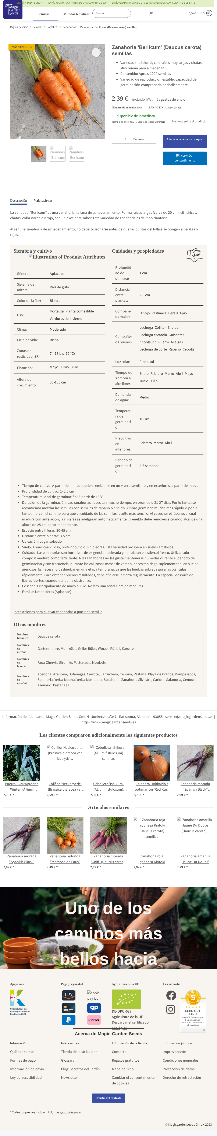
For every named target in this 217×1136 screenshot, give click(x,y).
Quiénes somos (22, 1051)
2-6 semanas (149, 465)
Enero (144, 373)
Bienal (55, 340)
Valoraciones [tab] (43, 200)
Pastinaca (159, 313)
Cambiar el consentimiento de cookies (133, 1080)
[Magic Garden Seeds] (12, 14)
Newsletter (69, 1077)
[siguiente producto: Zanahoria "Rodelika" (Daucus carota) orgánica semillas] (202, 27)
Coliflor (160, 327)
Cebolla (189, 349)
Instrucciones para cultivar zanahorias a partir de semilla (58, 612)
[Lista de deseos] (171, 13)
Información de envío (27, 1069)
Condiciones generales (180, 1060)
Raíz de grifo (59, 287)
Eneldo (173, 327)
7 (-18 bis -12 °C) (62, 353)
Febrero (156, 373)
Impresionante (174, 1051)
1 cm (143, 273)
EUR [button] (145, 13)
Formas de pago (23, 1060)
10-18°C (145, 419)
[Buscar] (130, 13)
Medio (144, 397)
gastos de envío (173, 99)
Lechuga (146, 327)
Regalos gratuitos (125, 1060)
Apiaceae (57, 273)
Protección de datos (179, 1069)
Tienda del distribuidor (79, 1051)
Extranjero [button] (160, 122)
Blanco (55, 300)
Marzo (169, 373)
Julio (74, 367)
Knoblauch (148, 342)
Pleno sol (146, 361)
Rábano (175, 349)
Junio (64, 367)
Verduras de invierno (66, 318)
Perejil (173, 313)
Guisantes (176, 335)
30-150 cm (58, 382)
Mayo (54, 367)
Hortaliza (57, 311)
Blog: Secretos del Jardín (80, 1069)
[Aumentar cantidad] (151, 139)
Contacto (119, 1051)
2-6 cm (144, 295)
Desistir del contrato (108, 1098)
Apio (183, 313)
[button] (161, 13)
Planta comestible (79, 311)
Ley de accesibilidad (26, 1077)
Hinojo (144, 313)
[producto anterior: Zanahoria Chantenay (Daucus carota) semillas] (193, 27)
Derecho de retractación (182, 1077)
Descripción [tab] (18, 200)
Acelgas (177, 342)
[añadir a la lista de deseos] (96, 52)
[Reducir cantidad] (116, 139)
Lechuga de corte (153, 349)
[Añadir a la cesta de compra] (13, 41)
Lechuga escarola (153, 335)
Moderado (58, 329)
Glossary (67, 1060)
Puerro (163, 342)
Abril (179, 373)
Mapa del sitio (123, 1069)
